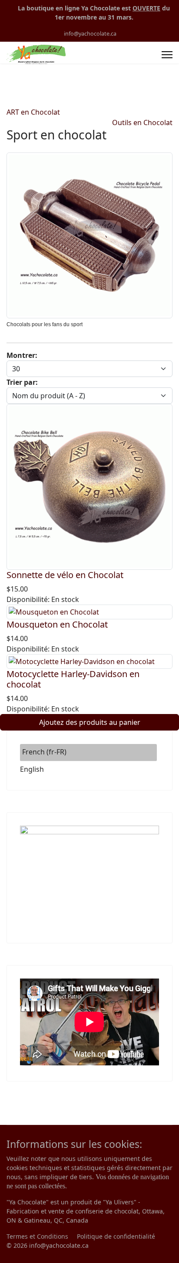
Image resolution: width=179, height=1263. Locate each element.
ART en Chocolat (33, 112)
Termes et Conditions (37, 1236)
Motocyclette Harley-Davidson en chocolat (73, 679)
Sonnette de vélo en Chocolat (65, 575)
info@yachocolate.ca (90, 33)
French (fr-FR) (44, 752)
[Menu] (167, 55)
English (32, 769)
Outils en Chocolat (142, 122)
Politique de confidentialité (116, 1236)
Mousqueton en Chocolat (57, 624)
